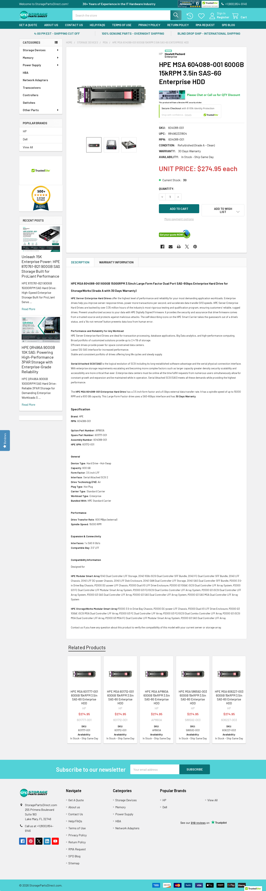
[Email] (170, 246)
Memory (28, 57)
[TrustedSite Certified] (210, 4)
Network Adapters (35, 80)
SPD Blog (228, 25)
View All (28, 147)
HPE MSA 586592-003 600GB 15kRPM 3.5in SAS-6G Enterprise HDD (193, 697)
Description (80, 262)
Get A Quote (28, 25)
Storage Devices (34, 50)
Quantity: (166, 188)
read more (28, 309)
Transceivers (32, 87)
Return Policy (178, 25)
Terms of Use (121, 25)
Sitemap (73, 863)
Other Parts (31, 110)
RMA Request (205, 25)
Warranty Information (116, 262)
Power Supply (32, 65)
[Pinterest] (195, 246)
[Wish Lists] (202, 16)
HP (25, 131)
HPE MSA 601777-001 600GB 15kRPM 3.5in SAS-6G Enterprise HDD (84, 697)
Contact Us (74, 25)
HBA (25, 72)
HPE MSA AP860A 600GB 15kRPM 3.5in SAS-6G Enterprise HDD (157, 697)
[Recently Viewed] (190, 16)
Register (223, 17)
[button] (223, 210)
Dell (25, 139)
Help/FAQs (97, 25)
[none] (111, 92)
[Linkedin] (47, 841)
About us (51, 25)
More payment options (179, 219)
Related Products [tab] (87, 647)
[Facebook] (162, 246)
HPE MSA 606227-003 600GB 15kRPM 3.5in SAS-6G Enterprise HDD (229, 697)
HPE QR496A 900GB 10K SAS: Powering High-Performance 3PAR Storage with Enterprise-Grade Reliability (38, 359)
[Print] (178, 246)
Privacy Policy (149, 25)
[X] (186, 246)
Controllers (30, 95)
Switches (29, 102)
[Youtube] (55, 841)
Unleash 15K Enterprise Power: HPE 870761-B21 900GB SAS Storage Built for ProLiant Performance (41, 266)
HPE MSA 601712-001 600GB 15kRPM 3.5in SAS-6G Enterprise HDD (120, 697)
